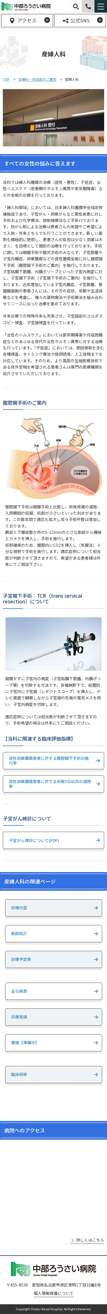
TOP (6, 79)
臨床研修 (19, 1074)
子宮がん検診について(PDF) (34, 840)
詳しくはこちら (90, 1240)
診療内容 (19, 907)
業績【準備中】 (25, 1042)
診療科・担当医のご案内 (37, 79)
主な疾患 (19, 991)
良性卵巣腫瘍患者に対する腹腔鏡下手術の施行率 (49, 760)
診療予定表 (21, 959)
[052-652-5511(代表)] (88, 6)
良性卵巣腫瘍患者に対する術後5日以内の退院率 (50, 783)
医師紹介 (19, 933)
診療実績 (19, 1017)
